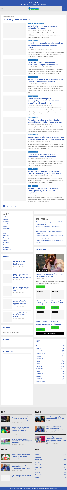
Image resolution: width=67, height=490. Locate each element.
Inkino (35, 23)
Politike (36, 59)
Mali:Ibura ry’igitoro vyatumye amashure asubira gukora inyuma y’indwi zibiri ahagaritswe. (43, 190)
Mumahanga (40, 23)
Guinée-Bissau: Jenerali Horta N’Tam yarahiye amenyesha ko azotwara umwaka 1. (45, 80)
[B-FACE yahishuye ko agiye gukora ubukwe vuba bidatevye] (7, 317)
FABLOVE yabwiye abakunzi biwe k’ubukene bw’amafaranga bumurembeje (22, 275)
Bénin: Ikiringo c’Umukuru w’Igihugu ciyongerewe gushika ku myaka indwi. (42, 155)
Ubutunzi (5, 245)
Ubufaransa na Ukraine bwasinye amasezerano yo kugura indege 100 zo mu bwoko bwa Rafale (46, 138)
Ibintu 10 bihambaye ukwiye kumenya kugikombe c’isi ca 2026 (42, 27)
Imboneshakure (7, 223)
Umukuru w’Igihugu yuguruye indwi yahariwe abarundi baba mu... (43, 323)
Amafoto (5, 216)
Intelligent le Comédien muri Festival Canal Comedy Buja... (43, 302)
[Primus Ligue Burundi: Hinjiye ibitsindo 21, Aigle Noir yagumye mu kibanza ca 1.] (5, 441)
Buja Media (31, 49)
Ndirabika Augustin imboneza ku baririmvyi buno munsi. (57, 302)
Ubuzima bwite (35, 4)
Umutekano (6, 247)
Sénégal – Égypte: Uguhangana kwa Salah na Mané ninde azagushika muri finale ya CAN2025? (45, 45)
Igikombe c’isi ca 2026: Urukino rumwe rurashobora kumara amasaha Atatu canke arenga (20, 418)
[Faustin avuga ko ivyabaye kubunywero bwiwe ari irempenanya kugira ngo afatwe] (7, 304)
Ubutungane (6, 242)
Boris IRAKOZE (32, 30)
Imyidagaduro (6, 228)
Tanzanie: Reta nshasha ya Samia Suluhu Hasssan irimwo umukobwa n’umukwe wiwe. (45, 121)
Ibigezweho (30, 23)
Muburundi (6, 235)
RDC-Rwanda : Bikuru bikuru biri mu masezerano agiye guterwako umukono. (43, 63)
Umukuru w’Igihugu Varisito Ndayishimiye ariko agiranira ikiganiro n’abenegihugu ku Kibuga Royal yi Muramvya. (56, 439)
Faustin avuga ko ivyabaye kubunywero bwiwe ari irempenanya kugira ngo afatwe (20, 302)
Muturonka (43, 4)
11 (15, 206)
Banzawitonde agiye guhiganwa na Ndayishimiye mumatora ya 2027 (21, 263)
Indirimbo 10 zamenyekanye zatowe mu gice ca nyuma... (57, 322)
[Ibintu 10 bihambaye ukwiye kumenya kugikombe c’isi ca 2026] (7, 291)
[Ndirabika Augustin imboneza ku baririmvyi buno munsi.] (57, 294)
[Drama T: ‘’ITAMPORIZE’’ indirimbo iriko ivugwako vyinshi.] (50, 263)
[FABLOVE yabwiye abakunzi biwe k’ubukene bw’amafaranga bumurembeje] (7, 278)
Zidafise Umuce (7, 249)
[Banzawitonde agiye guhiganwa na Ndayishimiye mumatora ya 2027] (7, 265)
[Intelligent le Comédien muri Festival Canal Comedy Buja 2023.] (43, 294)
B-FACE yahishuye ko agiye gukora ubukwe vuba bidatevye (20, 314)
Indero (29, 185)
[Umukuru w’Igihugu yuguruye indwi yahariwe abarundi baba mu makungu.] (43, 314)
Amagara (5, 219)
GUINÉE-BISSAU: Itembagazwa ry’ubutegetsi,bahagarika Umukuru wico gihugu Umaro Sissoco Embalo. (43, 101)
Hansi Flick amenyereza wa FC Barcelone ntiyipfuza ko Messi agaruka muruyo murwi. (45, 172)
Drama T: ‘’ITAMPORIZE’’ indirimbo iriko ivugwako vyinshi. (49, 275)
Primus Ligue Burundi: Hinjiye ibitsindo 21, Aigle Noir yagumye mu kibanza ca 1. (22, 440)
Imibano (5, 226)
